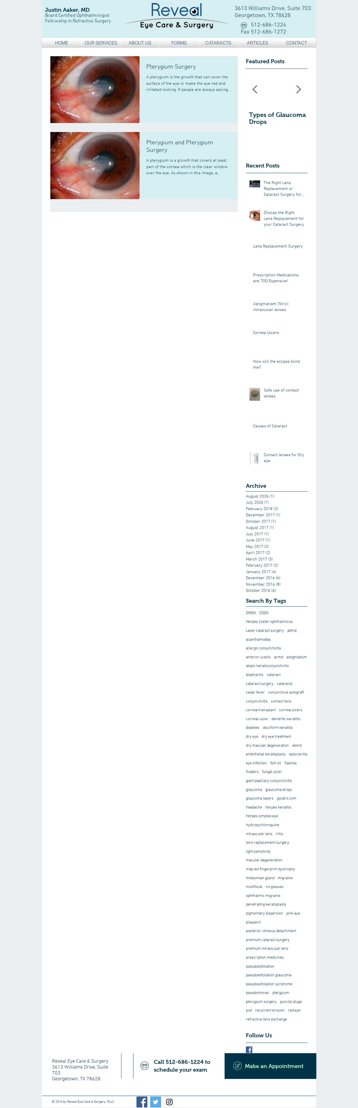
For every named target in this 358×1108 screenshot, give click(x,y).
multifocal (254, 887)
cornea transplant (261, 710)
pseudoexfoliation (260, 966)
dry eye (252, 736)
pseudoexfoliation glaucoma (268, 975)
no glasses (275, 887)
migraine (285, 878)
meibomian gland (260, 878)
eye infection (256, 763)
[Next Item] (298, 89)
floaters (252, 772)
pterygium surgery (261, 1001)
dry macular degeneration (267, 745)
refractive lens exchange (266, 1019)
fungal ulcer (272, 772)
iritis (279, 834)
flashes (290, 763)
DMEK (251, 613)
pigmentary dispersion (264, 913)
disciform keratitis (278, 727)
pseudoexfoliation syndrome (269, 984)
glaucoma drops (278, 790)
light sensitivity (258, 851)
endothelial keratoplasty (266, 754)
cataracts (285, 684)
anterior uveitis (258, 657)
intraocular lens (259, 834)
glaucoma (254, 790)
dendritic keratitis (286, 719)
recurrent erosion (270, 1010)
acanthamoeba (258, 639)
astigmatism (296, 657)
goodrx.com (286, 798)
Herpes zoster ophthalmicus (269, 621)
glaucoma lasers (260, 798)
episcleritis (298, 754)
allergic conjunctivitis (263, 648)
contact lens (281, 701)
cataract (274, 675)
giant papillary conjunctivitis (269, 781)
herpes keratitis (278, 807)
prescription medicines (265, 957)
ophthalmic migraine (263, 896)
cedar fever (255, 692)
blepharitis (254, 675)
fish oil (275, 763)
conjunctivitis (257, 701)
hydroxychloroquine (262, 825)
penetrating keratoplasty (266, 904)
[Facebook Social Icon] (141, 1102)
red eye (294, 1010)
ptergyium (280, 993)
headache (254, 807)
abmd (291, 630)
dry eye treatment (276, 736)
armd (278, 657)
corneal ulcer (257, 719)
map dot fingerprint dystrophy (270, 869)
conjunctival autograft (286, 692)
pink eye (293, 913)
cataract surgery (260, 684)
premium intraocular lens (267, 948)
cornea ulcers (290, 710)
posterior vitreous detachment (271, 931)
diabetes (253, 727)
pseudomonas (257, 993)
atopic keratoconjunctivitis (267, 666)
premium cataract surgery (267, 940)
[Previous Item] (254, 89)
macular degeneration (264, 860)
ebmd (297, 745)
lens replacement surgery (267, 842)
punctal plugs (291, 1001)
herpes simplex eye (262, 816)
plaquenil (253, 922)
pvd (249, 1010)
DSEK (263, 613)
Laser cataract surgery (265, 630)
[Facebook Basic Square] (249, 1049)
